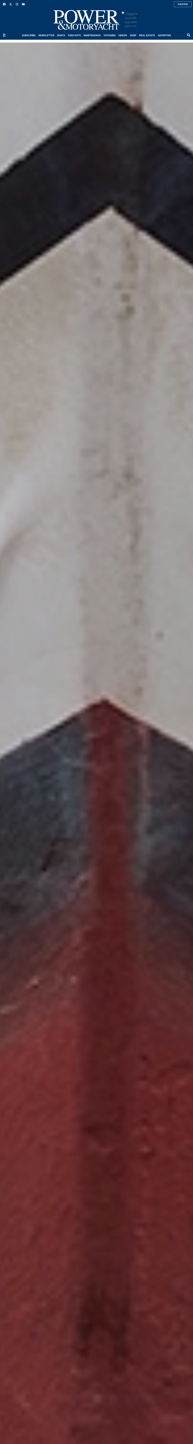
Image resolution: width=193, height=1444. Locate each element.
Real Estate (147, 35)
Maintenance (92, 35)
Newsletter (46, 35)
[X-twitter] (10, 4)
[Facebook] (4, 4)
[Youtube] (23, 4)
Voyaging (110, 35)
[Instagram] (17, 4)
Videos (122, 35)
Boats (61, 35)
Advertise (164, 35)
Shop (133, 35)
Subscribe (29, 35)
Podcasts (74, 35)
